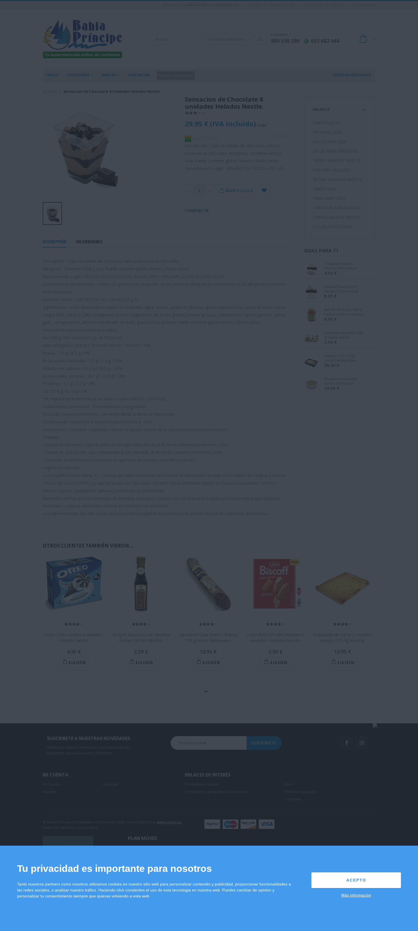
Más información (356, 895)
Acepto (356, 880)
